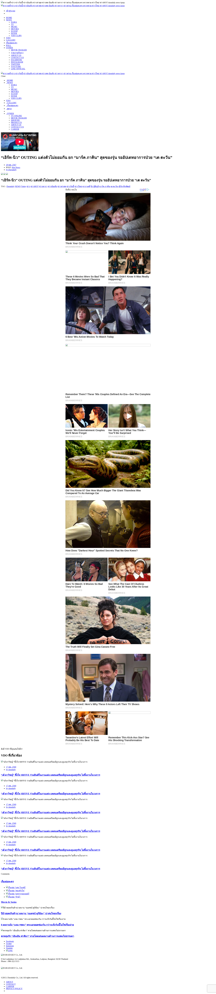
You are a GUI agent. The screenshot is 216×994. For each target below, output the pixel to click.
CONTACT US (17, 57)
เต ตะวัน (114, 186)
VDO (8, 38)
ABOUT (9, 982)
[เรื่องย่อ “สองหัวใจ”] (15, 891)
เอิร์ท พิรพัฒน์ (124, 186)
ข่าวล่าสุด (62, 186)
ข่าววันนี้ (70, 186)
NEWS (9, 20)
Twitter (9, 944)
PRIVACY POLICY (14, 989)
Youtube (9, 948)
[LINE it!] (7, 174)
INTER (14, 33)
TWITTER (15, 64)
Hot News (16, 167)
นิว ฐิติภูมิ (95, 186)
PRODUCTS (16, 122)
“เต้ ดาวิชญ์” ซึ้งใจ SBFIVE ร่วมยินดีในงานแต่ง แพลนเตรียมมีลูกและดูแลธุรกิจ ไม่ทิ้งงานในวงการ (50, 775)
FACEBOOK (16, 60)
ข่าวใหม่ (78, 186)
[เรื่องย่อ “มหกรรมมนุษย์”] (18, 894)
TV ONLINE (16, 116)
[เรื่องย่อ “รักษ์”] (13, 897)
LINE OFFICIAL (18, 69)
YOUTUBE (16, 66)
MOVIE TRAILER (19, 50)
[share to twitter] (5, 174)
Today (23, 186)
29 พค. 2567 (11, 165)
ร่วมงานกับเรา (17, 53)
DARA (14, 22)
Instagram (10, 946)
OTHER (9, 48)
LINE (10, 951)
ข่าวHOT (35, 186)
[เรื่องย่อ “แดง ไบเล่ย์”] (16, 887)
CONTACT (11, 984)
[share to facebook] (2, 174)
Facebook (10, 941)
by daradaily (11, 770)
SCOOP (14, 31)
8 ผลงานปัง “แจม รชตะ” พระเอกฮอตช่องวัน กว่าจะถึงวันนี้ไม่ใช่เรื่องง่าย (37, 924)
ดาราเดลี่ (86, 186)
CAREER (15, 129)
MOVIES (15, 29)
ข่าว (28, 186)
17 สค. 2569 (11, 767)
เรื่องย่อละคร (11, 43)
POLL (8, 45)
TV (12, 24)
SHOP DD (15, 120)
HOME (9, 18)
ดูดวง (9, 109)
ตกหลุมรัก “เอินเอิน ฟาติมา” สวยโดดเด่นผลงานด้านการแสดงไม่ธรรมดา (37, 936)
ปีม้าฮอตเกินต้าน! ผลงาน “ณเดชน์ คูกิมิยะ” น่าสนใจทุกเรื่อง (31, 913)
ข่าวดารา (43, 186)
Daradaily (10, 186)
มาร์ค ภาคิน (104, 186)
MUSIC (14, 27)
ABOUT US (16, 55)
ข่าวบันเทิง (52, 186)
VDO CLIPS (16, 36)
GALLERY (11, 40)
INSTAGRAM (17, 62)
